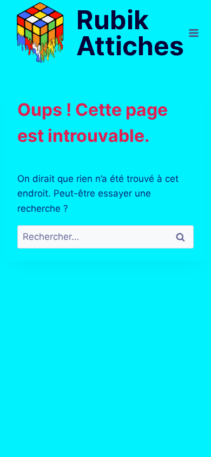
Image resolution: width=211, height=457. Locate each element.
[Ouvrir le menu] (194, 33)
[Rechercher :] (105, 236)
